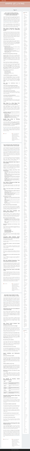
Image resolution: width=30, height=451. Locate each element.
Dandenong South (25, 414)
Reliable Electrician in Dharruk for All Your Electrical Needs (25, 202)
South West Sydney (26, 380)
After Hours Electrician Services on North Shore (26, 100)
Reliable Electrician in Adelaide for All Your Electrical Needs (25, 210)
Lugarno (24, 420)
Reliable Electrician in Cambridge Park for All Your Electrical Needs (25, 192)
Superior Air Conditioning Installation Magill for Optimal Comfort (26, 24)
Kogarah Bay (25, 366)
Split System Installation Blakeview (25, 126)
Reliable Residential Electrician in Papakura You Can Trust (25, 206)
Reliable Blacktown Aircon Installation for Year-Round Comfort (25, 129)
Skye (24, 388)
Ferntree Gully (25, 353)
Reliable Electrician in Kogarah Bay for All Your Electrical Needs (25, 86)
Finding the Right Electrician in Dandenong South (25, 239)
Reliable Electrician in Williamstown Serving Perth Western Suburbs (25, 213)
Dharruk (24, 406)
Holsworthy (25, 381)
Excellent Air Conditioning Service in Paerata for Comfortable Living (25, 147)
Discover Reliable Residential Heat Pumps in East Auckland (11, 145)
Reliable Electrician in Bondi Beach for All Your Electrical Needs (26, 97)
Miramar (24, 394)
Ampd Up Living (4, 0)
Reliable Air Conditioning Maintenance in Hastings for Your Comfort (25, 137)
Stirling (24, 401)
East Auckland (5, 283)
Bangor (24, 425)
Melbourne (25, 347)
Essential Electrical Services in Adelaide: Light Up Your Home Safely (25, 280)
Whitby (24, 386)
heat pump (14, 133)
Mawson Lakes (25, 359)
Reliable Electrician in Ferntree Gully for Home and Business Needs (25, 56)
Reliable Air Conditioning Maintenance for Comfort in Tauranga (25, 90)
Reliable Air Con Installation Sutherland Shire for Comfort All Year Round (25, 48)
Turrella (24, 427)
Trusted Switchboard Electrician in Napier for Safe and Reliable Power (26, 119)
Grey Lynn (7, 439)
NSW (24, 333)
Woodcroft (25, 426)
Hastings (25, 368)
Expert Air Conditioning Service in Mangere (25, 161)
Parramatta (25, 399)
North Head (25, 428)
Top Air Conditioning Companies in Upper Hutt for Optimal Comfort (25, 185)
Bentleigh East (25, 346)
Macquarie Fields (25, 432)
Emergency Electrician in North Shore (25, 63)
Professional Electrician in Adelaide (25, 297)
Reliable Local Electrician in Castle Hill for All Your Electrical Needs (25, 195)
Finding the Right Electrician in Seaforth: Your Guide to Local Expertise (25, 266)
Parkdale (24, 419)
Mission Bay (25, 387)
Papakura (25, 348)
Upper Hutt (25, 340)
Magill (24, 339)
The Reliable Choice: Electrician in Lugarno (25, 259)
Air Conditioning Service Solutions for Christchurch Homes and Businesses (11, 13)
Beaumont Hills (25, 354)
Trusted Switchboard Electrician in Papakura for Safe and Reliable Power (26, 44)
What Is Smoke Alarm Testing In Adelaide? (25, 310)
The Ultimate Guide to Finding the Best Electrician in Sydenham (25, 233)
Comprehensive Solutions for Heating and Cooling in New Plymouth (25, 79)
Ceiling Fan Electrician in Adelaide (25, 223)
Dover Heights (25, 361)
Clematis (25, 413)
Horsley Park (25, 392)
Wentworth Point (25, 352)
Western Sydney (25, 408)
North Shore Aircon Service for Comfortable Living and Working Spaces (26, 133)
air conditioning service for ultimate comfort (8, 21)
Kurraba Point (25, 421)
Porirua (24, 385)
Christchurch (5, 133)
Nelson (24, 365)
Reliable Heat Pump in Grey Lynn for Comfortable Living (11, 295)
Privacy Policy (17, 449)
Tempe (24, 379)
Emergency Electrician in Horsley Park (25, 163)
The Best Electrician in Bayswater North (25, 307)
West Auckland (25, 372)
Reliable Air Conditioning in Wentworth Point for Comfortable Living (25, 52)
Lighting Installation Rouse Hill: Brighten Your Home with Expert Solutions (25, 75)
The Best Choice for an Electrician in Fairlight (25, 270)
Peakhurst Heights (26, 332)
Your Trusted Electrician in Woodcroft (25, 288)
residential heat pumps (14, 441)
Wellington (25, 393)
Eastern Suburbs (25, 360)
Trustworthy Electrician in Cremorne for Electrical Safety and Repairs (25, 226)
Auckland (5, 439)
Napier (24, 374)
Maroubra (25, 405)
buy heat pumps (16, 285)
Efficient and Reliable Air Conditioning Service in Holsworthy (25, 144)
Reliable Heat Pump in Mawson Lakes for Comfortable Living (25, 68)
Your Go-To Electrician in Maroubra (25, 199)
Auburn (24, 400)
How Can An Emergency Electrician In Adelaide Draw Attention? (25, 316)
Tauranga (25, 367)
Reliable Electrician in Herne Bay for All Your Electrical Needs (25, 17)
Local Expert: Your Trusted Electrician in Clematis (26, 237)
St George (25, 345)
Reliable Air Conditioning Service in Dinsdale (25, 65)
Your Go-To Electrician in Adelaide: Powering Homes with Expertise (26, 276)
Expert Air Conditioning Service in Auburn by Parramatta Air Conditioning (25, 181)
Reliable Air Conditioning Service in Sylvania (25, 175)
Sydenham (25, 412)
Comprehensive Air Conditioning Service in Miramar (26, 169)
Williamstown (25, 407)
